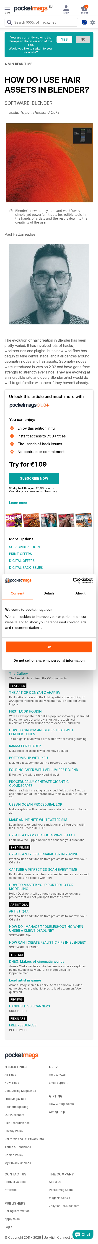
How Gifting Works (61, 1104)
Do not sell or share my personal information (49, 660)
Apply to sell (13, 1219)
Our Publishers (14, 1115)
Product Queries (15, 1181)
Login (8, 1227)
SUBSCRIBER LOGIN (24, 547)
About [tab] (80, 593)
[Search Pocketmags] (9, 23)
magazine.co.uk (59, 1198)
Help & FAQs (57, 1074)
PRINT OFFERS (20, 554)
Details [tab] (49, 593)
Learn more (18, 503)
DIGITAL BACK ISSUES (26, 567)
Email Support (58, 1082)
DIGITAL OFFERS (22, 561)
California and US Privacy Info (24, 1139)
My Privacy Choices (18, 1163)
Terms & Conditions (18, 1147)
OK (49, 647)
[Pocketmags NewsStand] (30, 9)
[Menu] (7, 8)
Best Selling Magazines (20, 1090)
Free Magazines (15, 1098)
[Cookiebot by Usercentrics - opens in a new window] (73, 580)
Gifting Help (57, 1112)
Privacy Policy (14, 1131)
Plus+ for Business (17, 1123)
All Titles (10, 1074)
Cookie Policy (14, 1155)
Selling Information (17, 1211)
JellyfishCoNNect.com (64, 1206)
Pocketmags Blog (16, 1107)
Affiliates (11, 1189)
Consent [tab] (17, 593)
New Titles (12, 1082)
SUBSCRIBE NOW (34, 478)
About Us (55, 1181)
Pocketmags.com (61, 1189)
